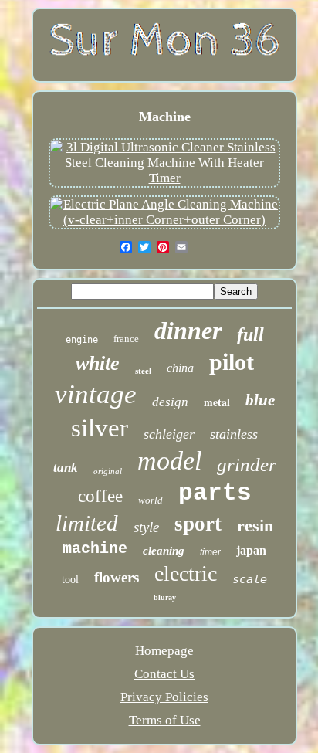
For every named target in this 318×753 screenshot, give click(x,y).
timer (210, 552)
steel (143, 370)
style (146, 527)
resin (255, 525)
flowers (116, 577)
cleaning (163, 550)
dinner (188, 330)
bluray (165, 597)
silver (99, 428)
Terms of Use (165, 720)
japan (251, 550)
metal (217, 402)
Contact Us (164, 674)
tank (65, 467)
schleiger (169, 434)
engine (82, 339)
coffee (100, 496)
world (150, 500)
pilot (231, 362)
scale (249, 579)
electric (185, 573)
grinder (246, 464)
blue (260, 400)
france (126, 338)
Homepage (164, 650)
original (107, 471)
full (250, 334)
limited (87, 522)
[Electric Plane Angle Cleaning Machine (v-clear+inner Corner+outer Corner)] (165, 219)
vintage (96, 394)
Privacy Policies (164, 697)
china (180, 368)
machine (95, 549)
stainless (234, 434)
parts (215, 493)
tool (70, 579)
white (98, 363)
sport (198, 523)
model (169, 460)
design (170, 402)
